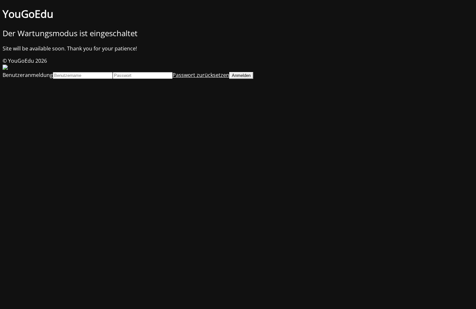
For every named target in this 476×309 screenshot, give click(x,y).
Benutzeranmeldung (28, 75)
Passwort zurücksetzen (201, 75)
